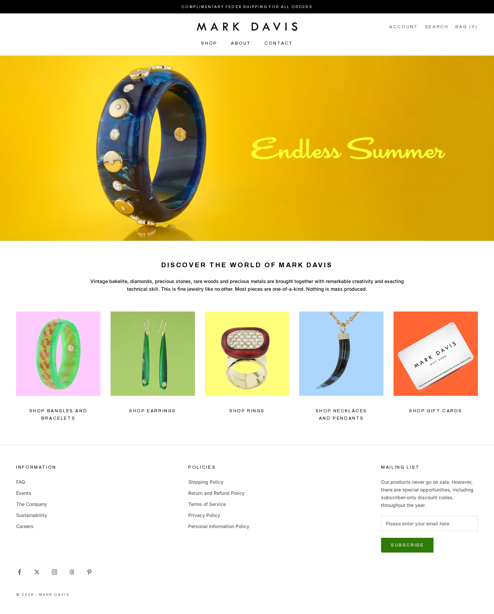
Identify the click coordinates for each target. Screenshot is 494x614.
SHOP (209, 43)
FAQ (20, 482)
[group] (247, 148)
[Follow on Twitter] (37, 572)
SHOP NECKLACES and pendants (341, 414)
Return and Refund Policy (216, 493)
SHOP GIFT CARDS (435, 411)
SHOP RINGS (247, 411)
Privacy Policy (204, 515)
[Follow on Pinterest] (89, 572)
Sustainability (31, 515)
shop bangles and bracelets (58, 414)
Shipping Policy (205, 482)
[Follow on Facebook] (19, 572)
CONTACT (278, 43)
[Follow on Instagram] (54, 572)
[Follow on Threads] (72, 572)
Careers (25, 526)
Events (23, 493)
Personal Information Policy (218, 526)
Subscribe (407, 545)
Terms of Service (207, 504)
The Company (31, 504)
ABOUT (241, 43)
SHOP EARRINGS (152, 411)
